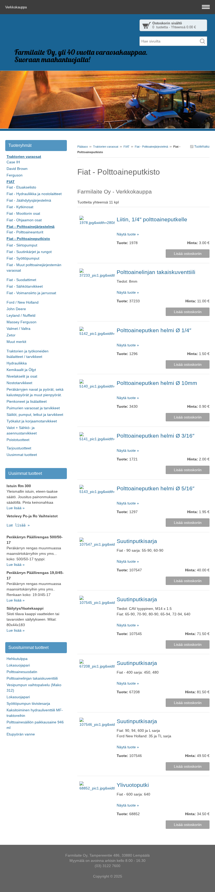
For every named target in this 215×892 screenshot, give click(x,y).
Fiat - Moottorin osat (23, 213)
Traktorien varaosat (105, 146)
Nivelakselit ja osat (22, 376)
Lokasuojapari (18, 665)
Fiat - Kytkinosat (20, 207)
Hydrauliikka (17, 363)
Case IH (13, 162)
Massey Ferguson (21, 322)
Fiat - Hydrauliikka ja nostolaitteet (34, 194)
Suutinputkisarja (137, 541)
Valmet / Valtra (18, 328)
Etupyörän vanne (21, 734)
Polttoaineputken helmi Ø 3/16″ (155, 436)
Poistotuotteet (18, 440)
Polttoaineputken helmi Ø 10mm (157, 383)
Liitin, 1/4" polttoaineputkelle (152, 219)
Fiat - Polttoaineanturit (25, 232)
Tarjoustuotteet (19, 448)
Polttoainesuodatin (22, 672)
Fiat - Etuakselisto (21, 187)
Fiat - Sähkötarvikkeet (25, 286)
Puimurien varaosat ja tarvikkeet (33, 408)
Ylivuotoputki (133, 785)
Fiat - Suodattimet (21, 280)
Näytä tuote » (128, 234)
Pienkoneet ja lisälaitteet (27, 401)
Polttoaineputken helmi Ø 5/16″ (155, 488)
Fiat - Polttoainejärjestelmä (151, 146)
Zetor (11, 335)
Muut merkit (16, 342)
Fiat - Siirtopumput (22, 245)
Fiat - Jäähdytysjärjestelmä (29, 200)
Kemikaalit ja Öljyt (21, 370)
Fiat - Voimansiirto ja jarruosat (31, 293)
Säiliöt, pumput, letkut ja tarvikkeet (35, 414)
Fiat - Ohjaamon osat (24, 220)
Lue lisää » (16, 508)
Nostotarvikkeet (19, 383)
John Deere (16, 309)
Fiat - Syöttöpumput (23, 258)
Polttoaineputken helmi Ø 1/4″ (154, 330)
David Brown (17, 168)
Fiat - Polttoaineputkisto (28, 239)
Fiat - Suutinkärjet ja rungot (29, 252)
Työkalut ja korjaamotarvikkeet (32, 421)
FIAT (126, 146)
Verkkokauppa (16, 7)
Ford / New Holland (23, 302)
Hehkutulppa (17, 659)
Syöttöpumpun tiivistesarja (28, 703)
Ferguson (15, 175)
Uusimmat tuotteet (22, 455)
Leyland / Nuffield (21, 315)
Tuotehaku (201, 146)
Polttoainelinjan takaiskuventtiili (156, 272)
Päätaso (82, 146)
